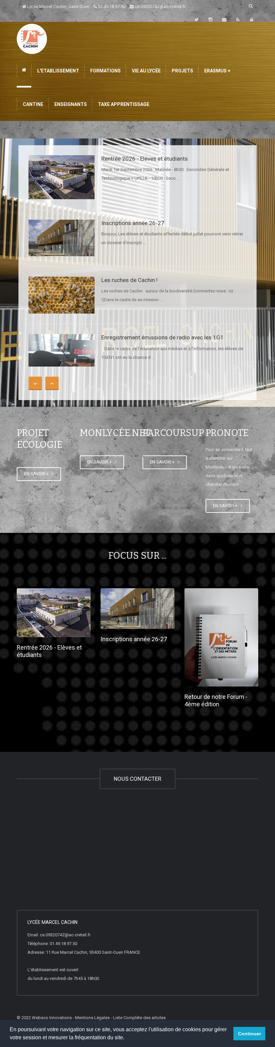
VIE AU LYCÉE (146, 70)
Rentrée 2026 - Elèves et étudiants (144, 158)
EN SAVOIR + (37, 473)
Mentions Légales (92, 1017)
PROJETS (182, 70)
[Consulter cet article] (62, 177)
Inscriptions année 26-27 (132, 223)
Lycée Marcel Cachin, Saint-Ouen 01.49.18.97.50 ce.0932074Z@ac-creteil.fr (105, 6)
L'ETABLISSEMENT (57, 70)
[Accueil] (32, 38)
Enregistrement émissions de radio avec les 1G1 (162, 337)
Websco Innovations (52, 1017)
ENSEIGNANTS (70, 104)
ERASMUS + (216, 70)
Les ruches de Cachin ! (129, 280)
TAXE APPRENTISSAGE (123, 104)
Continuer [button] (249, 1033)
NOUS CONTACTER (137, 778)
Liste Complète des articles (139, 1017)
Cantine (32, 104)
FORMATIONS (105, 70)
